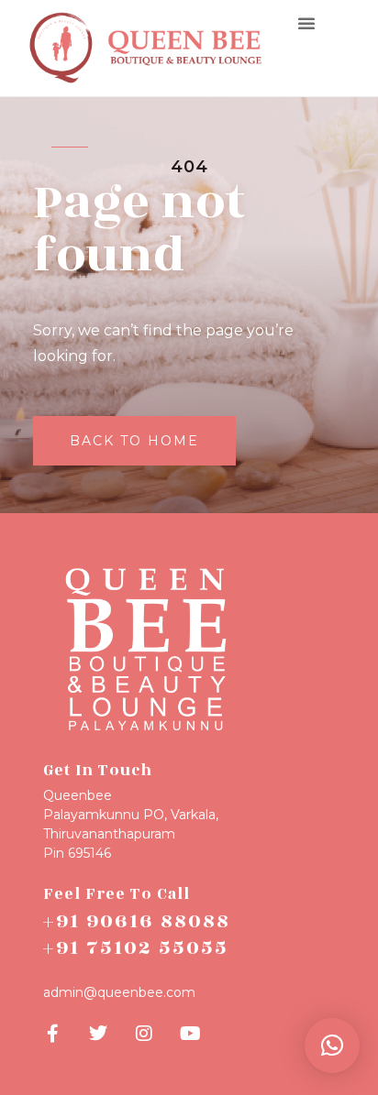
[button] (306, 23)
